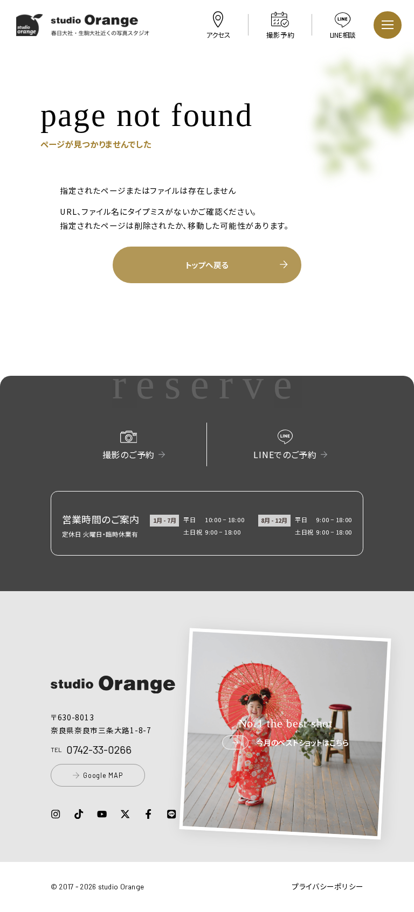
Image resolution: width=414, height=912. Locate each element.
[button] (83, 29)
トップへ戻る (206, 264)
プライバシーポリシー (327, 886)
